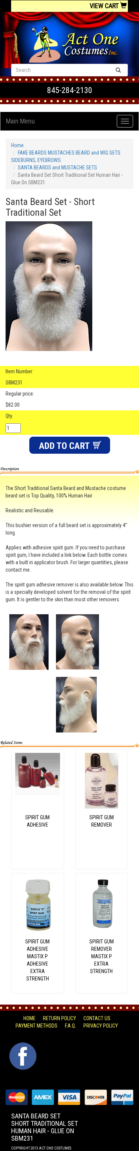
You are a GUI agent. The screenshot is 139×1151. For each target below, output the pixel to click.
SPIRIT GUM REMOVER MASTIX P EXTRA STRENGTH (101, 956)
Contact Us (96, 1018)
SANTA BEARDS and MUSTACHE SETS (57, 168)
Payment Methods (36, 1026)
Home (17, 145)
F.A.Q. (70, 1026)
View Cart (105, 6)
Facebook (22, 1046)
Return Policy (59, 1018)
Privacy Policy (100, 1026)
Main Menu (20, 121)
